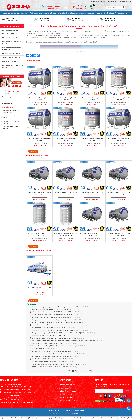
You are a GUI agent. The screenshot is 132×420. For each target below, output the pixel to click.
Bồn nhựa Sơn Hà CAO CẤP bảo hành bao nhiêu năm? (49, 359)
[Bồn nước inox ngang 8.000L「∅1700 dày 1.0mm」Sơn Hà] (118, 214)
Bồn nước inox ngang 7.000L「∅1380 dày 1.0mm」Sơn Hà (65, 193)
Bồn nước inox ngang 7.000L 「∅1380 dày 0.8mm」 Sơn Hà (39, 193)
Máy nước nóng (63, 13)
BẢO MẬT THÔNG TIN (66, 394)
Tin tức (99, 13)
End (90, 370)
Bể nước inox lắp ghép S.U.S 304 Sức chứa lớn (39, 288)
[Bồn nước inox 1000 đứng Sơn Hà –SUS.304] (92, 119)
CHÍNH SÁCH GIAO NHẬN (67, 391)
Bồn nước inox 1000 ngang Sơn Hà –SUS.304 (119, 139)
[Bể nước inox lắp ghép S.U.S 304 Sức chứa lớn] (39, 268)
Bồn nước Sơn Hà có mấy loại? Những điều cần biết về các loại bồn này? (54, 346)
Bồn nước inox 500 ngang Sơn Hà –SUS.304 (92, 99)
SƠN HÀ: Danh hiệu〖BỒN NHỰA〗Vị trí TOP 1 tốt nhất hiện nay (52, 309)
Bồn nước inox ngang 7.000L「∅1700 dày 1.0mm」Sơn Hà (118, 193)
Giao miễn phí (10, 18)
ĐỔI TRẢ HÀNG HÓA (65, 388)
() (95, 1)
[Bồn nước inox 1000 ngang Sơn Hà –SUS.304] (118, 119)
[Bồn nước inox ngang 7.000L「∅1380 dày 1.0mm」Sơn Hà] (65, 173)
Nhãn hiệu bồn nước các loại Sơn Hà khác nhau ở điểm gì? (50, 335)
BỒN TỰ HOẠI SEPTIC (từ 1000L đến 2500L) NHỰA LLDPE (50, 367)
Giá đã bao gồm (44, 18)
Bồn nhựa (53, 13)
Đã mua (103, 1)
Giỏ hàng (91, 6)
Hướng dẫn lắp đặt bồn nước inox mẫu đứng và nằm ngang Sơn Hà (52, 320)
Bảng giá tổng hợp (31, 13)
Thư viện (121, 13)
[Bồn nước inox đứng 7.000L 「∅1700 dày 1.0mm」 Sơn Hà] (65, 214)
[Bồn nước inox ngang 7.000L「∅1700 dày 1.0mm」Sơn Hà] (118, 173)
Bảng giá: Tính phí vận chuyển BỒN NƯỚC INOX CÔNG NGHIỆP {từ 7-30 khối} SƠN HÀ (59, 333)
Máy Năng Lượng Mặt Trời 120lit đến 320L (11, 111)
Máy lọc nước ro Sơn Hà (10, 61)
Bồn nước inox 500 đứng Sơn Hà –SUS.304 (119, 99)
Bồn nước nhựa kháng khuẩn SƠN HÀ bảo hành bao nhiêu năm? (52, 351)
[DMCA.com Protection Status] (100, 402)
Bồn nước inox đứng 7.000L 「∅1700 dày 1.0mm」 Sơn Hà (65, 234)
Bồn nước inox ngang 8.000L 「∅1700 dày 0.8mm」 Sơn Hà (92, 234)
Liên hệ (105, 13)
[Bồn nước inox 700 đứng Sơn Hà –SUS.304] (65, 119)
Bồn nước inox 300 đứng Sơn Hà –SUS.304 (66, 99)
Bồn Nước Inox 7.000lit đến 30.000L (11, 122)
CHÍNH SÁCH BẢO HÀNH (67, 385)
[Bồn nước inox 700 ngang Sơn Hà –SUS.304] (39, 119)
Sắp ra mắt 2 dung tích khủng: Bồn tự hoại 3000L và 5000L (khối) (52, 317)
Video (127, 13)
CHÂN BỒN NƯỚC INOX (10, 71)
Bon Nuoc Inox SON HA (39, 348)
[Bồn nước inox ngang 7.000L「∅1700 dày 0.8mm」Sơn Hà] (92, 173)
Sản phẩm (20, 13)
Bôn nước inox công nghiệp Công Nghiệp (11, 42)
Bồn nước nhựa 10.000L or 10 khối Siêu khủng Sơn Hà (48, 327)
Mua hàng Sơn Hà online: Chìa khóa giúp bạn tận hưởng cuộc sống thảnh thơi (56, 364)
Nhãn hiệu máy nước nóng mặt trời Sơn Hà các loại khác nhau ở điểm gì (54, 338)
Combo (13, 13)
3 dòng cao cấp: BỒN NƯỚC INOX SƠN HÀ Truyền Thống (50, 343)
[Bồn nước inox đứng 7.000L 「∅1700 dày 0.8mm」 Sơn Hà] (39, 214)
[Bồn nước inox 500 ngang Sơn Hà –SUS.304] (92, 78)
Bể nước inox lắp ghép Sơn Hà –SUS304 (38, 250)
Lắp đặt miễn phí (110, 18)
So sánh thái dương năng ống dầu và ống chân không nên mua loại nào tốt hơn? (56, 307)
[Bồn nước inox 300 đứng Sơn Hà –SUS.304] (65, 78)
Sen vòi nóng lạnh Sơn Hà (11, 57)
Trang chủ (6, 13)
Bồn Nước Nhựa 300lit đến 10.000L (11, 127)
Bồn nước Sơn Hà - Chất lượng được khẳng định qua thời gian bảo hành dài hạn (56, 322)
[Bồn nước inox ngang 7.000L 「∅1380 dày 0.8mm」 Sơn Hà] (39, 173)
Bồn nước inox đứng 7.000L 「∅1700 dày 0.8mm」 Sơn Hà (39, 234)
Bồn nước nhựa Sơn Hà (10, 30)
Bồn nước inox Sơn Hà (33, 60)
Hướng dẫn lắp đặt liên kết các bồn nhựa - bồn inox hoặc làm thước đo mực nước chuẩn (59, 325)
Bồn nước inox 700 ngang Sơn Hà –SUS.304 (39, 139)
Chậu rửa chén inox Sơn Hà (11, 53)
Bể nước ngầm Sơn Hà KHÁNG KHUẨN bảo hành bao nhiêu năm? (52, 356)
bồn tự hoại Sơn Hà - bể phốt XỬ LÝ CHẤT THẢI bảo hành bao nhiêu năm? (55, 354)
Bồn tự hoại (74, 13)
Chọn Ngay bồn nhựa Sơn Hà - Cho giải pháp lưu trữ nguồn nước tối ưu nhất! (55, 330)
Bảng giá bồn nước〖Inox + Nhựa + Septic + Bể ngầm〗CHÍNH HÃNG (53, 314)
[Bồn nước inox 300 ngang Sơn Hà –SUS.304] (39, 78)
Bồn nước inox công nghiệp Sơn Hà (37, 155)
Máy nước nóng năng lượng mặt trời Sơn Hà (11, 48)
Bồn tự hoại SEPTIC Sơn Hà (11, 34)
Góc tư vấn (113, 13)
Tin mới (5, 405)
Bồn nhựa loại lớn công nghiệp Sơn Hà (12, 66)
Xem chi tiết (31, 67)
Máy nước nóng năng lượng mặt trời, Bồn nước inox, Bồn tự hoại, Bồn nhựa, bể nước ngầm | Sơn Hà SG (64, 340)
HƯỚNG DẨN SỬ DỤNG (66, 397)
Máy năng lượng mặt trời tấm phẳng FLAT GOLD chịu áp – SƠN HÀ (52, 312)
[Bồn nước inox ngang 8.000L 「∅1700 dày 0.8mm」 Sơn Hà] (92, 214)
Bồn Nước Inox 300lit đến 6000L (11, 117)
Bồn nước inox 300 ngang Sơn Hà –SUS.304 (39, 99)
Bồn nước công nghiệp (87, 13)
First (69, 370)
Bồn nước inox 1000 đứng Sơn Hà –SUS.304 (92, 139)
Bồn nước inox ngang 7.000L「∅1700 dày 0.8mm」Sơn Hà (92, 193)
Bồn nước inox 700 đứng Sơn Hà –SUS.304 (66, 139)
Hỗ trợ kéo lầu (76, 18)
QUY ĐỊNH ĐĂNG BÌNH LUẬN (68, 401)
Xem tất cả (34, 151)
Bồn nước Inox (44, 13)
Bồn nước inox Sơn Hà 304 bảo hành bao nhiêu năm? (48, 361)
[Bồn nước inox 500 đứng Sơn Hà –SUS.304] (118, 78)
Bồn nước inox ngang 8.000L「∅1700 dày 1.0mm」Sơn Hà (118, 234)
